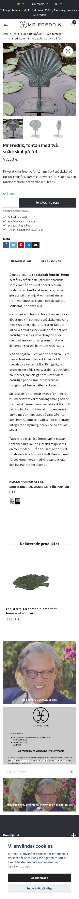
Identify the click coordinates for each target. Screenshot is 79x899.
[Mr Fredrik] (40, 25)
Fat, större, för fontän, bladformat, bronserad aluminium (31, 613)
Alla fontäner (55, 36)
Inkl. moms (38, 4)
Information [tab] (21, 263)
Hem (6, 36)
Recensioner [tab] (51, 263)
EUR (56, 4)
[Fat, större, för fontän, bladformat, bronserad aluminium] (39, 583)
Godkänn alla (39, 877)
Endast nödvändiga (39, 888)
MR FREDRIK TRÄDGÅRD (28, 36)
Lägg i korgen (49, 205)
